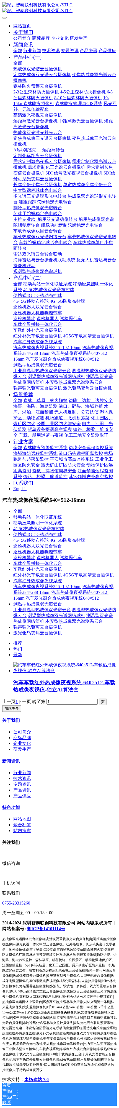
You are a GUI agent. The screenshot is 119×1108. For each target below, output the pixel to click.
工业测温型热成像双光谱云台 (42, 609)
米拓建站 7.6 (36, 1079)
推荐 (17, 643)
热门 (17, 648)
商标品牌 (22, 737)
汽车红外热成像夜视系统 (37, 580)
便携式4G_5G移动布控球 (37, 534)
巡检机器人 (48, 557)
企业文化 (22, 743)
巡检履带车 (71, 557)
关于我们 (11, 720)
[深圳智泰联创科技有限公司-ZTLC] (59, 8)
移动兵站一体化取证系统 (37, 517)
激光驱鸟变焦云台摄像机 (37, 633)
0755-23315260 (16, 903)
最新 (17, 654)
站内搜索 (22, 830)
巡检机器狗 (24, 557)
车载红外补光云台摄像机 (37, 569)
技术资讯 (22, 778)
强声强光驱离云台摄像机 (37, 627)
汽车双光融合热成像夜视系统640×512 (62, 598)
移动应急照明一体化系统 (37, 523)
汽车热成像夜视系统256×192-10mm (47, 586)
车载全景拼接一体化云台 (37, 563)
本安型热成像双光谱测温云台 (74, 621)
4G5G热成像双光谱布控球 (38, 528)
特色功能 (11, 807)
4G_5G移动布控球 (31, 540)
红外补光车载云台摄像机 (37, 575)
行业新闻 (22, 772)
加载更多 (11, 708)
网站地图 (22, 819)
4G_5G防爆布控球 (67, 540)
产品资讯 (22, 790)
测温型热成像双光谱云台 (37, 604)
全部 (17, 50)
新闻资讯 (11, 761)
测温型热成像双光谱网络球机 (56, 615)
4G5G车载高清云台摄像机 (88, 575)
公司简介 (22, 731)
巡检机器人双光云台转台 (37, 546)
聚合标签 (22, 824)
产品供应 (22, 795)
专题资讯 (22, 784)
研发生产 (22, 749)
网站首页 (22, 25)
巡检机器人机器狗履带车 (37, 551)
